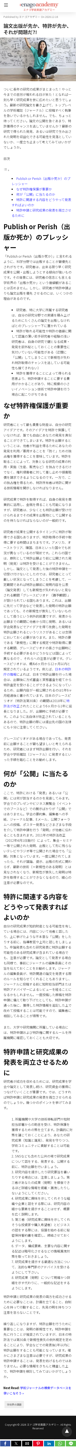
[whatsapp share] (60, 1445)
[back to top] (67, 1432)
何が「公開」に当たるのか (35, 194)
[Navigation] (5, 5)
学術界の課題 (14, 1404)
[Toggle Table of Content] (6, 169)
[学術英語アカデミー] (39, 4)
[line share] (71, 1445)
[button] (5, 1443)
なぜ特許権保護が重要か (34, 189)
